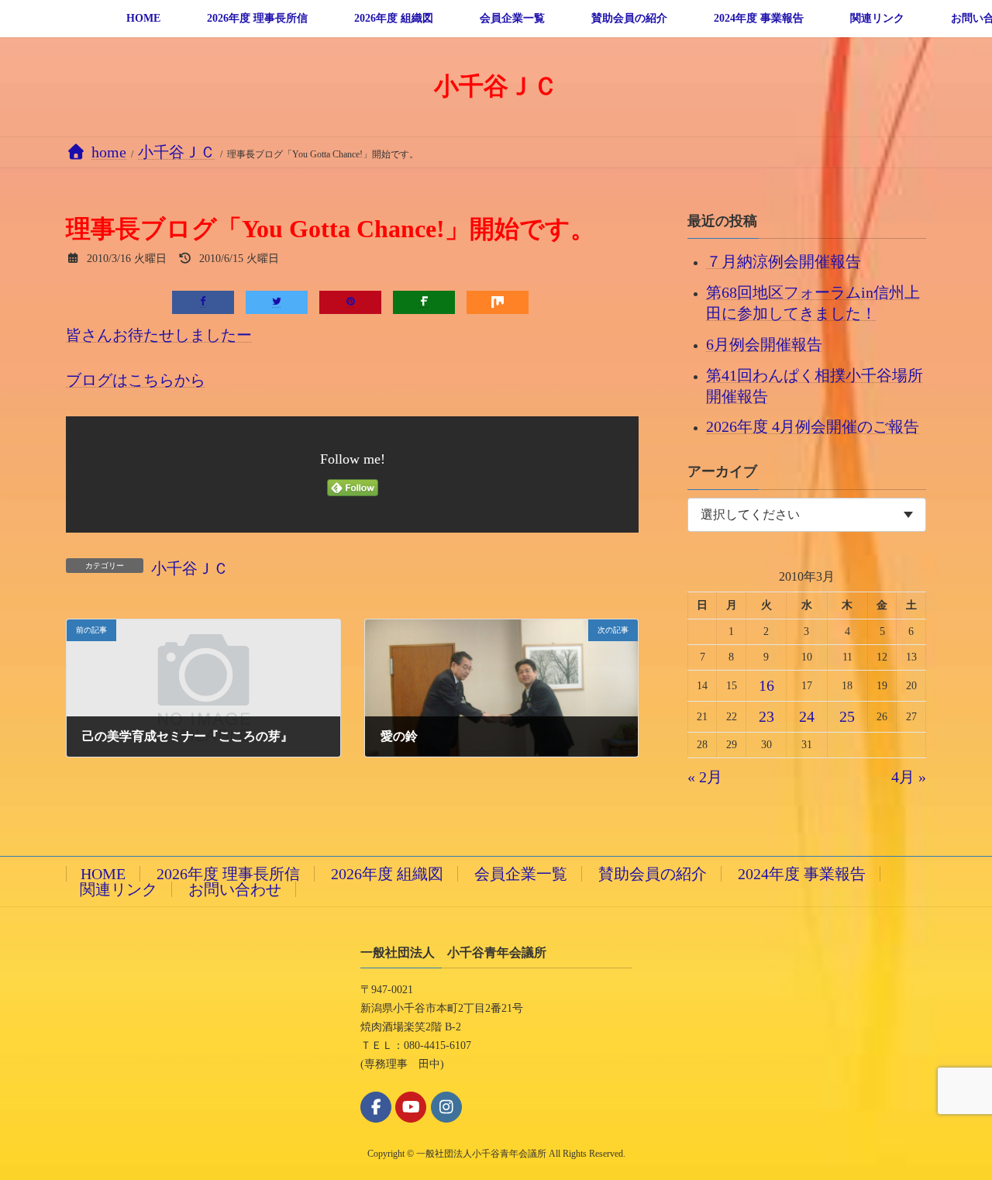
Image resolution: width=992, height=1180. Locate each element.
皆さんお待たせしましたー (159, 334)
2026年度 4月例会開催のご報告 (812, 426)
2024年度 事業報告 (802, 873)
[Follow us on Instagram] (446, 1107)
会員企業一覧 (520, 873)
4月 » (908, 776)
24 (807, 716)
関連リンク (118, 889)
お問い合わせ (234, 889)
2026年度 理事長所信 (228, 873)
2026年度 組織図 (387, 873)
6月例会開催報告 (764, 343)
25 (847, 716)
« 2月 (704, 776)
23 (766, 716)
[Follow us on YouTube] (410, 1107)
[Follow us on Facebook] (375, 1107)
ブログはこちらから (135, 379)
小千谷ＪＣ (190, 568)
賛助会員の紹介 (652, 873)
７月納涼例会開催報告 (783, 261)
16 (766, 685)
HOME (103, 873)
